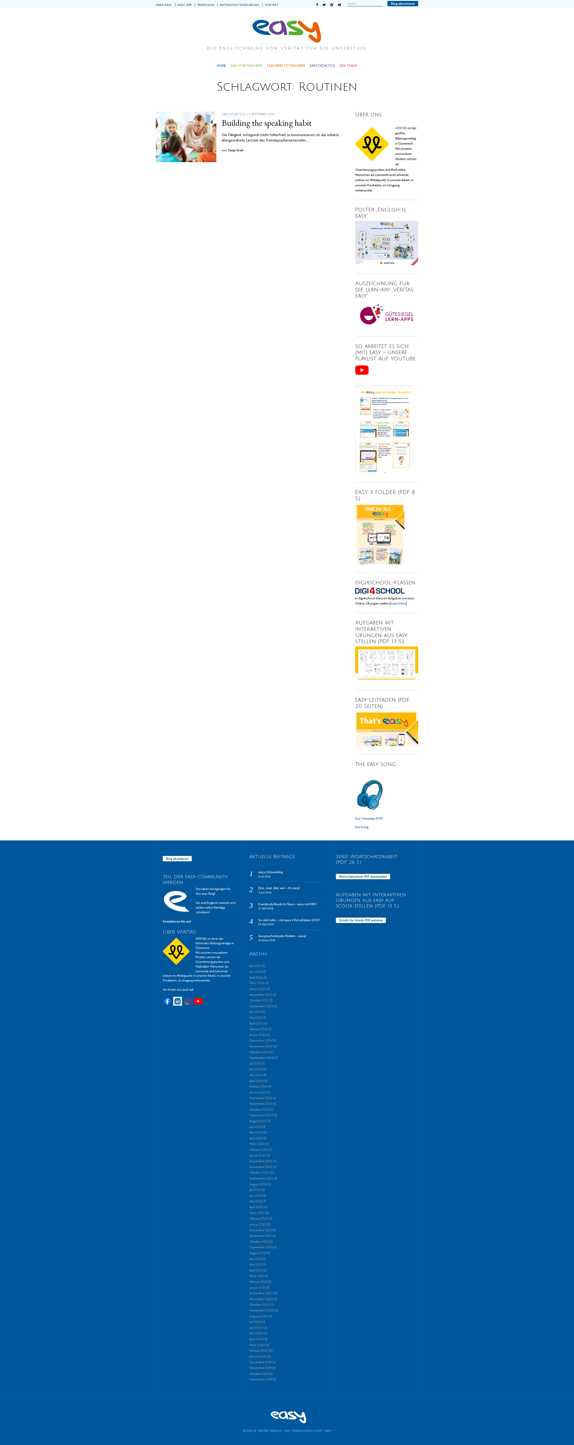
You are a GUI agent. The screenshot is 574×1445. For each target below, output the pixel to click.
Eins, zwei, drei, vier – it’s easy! (279, 888)
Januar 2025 (257, 1035)
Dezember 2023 (260, 1098)
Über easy (164, 5)
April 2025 (256, 1023)
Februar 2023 (258, 1150)
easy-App (185, 5)
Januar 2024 (257, 1092)
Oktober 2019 (258, 1374)
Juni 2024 (256, 1069)
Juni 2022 (256, 1196)
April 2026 (256, 977)
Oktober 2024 (259, 1052)
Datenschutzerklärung (239, 5)
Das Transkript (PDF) (369, 818)
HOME (221, 66)
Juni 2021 (255, 1259)
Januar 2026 (257, 989)
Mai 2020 (256, 1333)
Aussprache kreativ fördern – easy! (282, 936)
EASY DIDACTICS (322, 66)
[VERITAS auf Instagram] (187, 1004)
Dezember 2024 (261, 1040)
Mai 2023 (256, 1132)
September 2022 (261, 1178)
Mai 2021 (255, 1264)
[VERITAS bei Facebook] (167, 1004)
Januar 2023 (257, 1155)
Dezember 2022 (261, 1161)
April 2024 (256, 1081)
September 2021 (261, 1247)
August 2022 (258, 1184)
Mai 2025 (256, 1018)
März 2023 (257, 1144)
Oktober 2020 (259, 1305)
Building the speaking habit (267, 122)
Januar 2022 (257, 1224)
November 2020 (261, 1299)
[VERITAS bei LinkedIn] (177, 1004)
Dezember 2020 (261, 1293)
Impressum (205, 5)
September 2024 (261, 1058)
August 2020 (258, 1316)
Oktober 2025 (259, 1000)
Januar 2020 (258, 1356)
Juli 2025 (255, 1012)
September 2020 (261, 1310)
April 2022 (256, 1207)
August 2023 (258, 1121)
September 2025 (261, 1006)
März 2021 (256, 1276)
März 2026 (257, 983)
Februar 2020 (258, 1351)
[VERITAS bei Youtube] (198, 1004)
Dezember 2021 (260, 1230)
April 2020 (256, 1339)
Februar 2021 (258, 1282)
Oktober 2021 (258, 1242)
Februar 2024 (258, 1086)
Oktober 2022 (259, 1173)
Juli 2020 (255, 1322)
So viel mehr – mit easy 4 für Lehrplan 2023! (289, 920)
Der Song (361, 827)
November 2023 (260, 1104)
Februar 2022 (258, 1218)
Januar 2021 (257, 1288)
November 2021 (260, 1236)
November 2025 (260, 995)
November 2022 (260, 1167)
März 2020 (257, 1345)
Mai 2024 (256, 1075)
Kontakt (272, 5)
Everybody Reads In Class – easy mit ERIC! (287, 904)
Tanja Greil (235, 150)
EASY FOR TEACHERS (246, 66)
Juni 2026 (256, 972)
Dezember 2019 (260, 1362)
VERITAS (401, 128)
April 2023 (256, 1138)
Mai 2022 (256, 1201)
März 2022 (257, 1213)
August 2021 (258, 1253)
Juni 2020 (256, 1328)
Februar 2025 (258, 1029)
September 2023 (261, 1115)
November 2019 (260, 1368)
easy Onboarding (270, 872)
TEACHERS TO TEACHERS (286, 66)
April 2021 (256, 1270)
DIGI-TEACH (348, 66)
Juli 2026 (255, 966)
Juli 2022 (255, 1190)
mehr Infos (398, 603)
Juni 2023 (255, 1127)
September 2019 (261, 1379)
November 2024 (260, 1046)
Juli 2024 (255, 1064)
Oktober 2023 (259, 1110)
